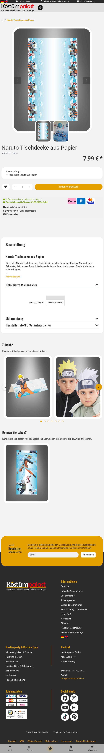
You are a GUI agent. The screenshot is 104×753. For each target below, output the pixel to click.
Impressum (66, 741)
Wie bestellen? (68, 595)
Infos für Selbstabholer (72, 591)
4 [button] (52, 421)
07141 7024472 (76, 670)
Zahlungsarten (68, 600)
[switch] (20, 716)
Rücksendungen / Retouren (74, 609)
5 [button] (55, 421)
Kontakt (12, 741)
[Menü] (25, 710)
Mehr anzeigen (13, 276)
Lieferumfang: (13, 171)
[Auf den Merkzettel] (5, 187)
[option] (52, 79)
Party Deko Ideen (14, 657)
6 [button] (59, 421)
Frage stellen (12, 214)
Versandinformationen (71, 605)
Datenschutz (52, 741)
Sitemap (65, 623)
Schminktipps (12, 670)
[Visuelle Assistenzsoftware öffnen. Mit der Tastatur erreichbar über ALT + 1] (38, 7)
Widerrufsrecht (35, 741)
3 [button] (48, 421)
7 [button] (62, 421)
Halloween (11, 675)
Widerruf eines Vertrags (72, 632)
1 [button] (41, 421)
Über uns (65, 586)
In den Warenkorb (69, 186)
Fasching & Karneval (15, 680)
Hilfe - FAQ (66, 614)
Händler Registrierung (71, 628)
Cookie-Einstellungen (86, 741)
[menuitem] (2, 1)
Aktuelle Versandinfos (16, 207)
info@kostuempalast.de (72, 678)
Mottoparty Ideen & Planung (19, 652)
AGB (22, 741)
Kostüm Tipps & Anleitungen (19, 666)
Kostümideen (12, 661)
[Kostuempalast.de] (18, 7)
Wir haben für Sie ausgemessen (21, 211)
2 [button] (44, 421)
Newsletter (66, 618)
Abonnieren (88, 554)
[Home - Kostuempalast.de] (29, 586)
